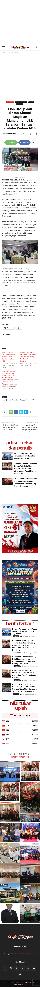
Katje (21, 653)
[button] (3, 47)
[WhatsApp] (11, 412)
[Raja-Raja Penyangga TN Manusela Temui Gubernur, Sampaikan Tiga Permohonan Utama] (6, 673)
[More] (33, 142)
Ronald (22, 636)
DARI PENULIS (20, 447)
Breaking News (13, 52)
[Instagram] (11, 968)
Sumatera (30, 101)
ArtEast (24, 984)
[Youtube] (34, 968)
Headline (18, 101)
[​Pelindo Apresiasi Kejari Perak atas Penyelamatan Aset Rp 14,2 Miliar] (7, 456)
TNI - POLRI (20, 104)
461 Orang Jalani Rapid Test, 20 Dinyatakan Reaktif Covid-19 (10, 427)
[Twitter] (21, 412)
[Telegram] (26, 412)
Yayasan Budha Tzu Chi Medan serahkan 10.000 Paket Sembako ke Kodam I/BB (9, 357)
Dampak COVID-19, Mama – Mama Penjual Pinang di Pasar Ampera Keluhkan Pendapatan (29, 428)
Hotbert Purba (11, 133)
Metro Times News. (18, 982)
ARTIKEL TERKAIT (20, 442)
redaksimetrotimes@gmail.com (25, 954)
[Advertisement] (20, 23)
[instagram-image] (10, 772)
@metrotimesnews (20, 757)
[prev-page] (3, 491)
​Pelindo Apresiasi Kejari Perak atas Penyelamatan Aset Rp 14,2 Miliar (24, 455)
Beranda (4, 52)
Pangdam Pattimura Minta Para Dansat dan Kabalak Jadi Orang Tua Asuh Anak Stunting (28, 357)
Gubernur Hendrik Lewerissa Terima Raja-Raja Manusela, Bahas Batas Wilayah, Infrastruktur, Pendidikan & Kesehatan (25, 469)
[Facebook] (16, 412)
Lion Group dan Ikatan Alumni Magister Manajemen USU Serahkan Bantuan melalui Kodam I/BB (19, 400)
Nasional (24, 101)
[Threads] (20, 974)
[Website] (28, 968)
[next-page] (7, 491)
